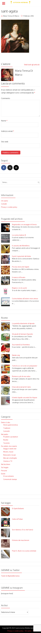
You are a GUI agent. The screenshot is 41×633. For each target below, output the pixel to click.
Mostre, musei (8, 452)
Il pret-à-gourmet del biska (21, 256)
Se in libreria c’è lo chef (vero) (22, 530)
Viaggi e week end (9, 449)
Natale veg (16, 355)
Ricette (5, 440)
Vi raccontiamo (8, 476)
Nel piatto (4, 434)
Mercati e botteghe (10, 458)
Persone (4, 471)
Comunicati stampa (10, 479)
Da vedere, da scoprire (9, 446)
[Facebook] (3, 167)
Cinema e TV (7, 461)
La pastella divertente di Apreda (23, 323)
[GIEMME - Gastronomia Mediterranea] (20, 2)
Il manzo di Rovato (18, 277)
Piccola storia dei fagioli (20, 267)
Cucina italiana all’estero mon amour (25, 298)
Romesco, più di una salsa (21, 376)
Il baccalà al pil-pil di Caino (21, 387)
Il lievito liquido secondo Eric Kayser (24, 397)
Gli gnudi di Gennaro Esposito (22, 334)
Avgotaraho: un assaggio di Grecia (24, 224)
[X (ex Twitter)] (10, 167)
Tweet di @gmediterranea (10, 576)
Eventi (3, 474)
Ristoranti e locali (9, 455)
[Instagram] (16, 167)
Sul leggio (4, 467)
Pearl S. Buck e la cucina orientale (24, 551)
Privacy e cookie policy (9, 207)
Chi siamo (4, 201)
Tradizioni (6, 428)
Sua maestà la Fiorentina (21, 345)
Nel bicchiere (5, 464)
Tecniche (6, 443)
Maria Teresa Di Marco (11, 16)
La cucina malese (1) (19, 235)
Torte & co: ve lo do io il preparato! (24, 366)
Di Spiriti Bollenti (18, 508)
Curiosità (6, 431)
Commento (5, 98)
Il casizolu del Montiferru (21, 246)
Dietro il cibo (5, 422)
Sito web (4, 142)
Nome (4, 121)
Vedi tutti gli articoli (32, 64)
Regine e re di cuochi (19, 288)
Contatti (4, 204)
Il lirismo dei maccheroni (20, 540)
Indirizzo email (7, 131)
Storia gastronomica (10, 425)
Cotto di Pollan (17, 519)
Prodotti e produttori (10, 437)
